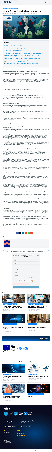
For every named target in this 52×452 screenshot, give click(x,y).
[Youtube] (23, 433)
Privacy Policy (31, 277)
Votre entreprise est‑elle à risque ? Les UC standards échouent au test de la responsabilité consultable (13, 327)
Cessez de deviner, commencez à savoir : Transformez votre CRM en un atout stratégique (13, 307)
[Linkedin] (19, 433)
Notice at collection (19, 450)
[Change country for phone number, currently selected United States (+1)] (14, 269)
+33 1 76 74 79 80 (9, 443)
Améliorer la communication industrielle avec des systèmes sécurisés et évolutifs (11, 397)
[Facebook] (17, 433)
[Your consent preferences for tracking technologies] (2, 450)
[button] (17, 233)
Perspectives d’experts (32, 324)
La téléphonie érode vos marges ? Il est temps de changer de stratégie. (12, 377)
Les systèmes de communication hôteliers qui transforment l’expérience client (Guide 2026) (38, 327)
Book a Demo (26, 286)
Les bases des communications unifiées (10, 8)
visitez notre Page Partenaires (33, 220)
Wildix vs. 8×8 (30, 396)
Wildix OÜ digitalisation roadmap (9, 354)
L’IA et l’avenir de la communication (10, 304)
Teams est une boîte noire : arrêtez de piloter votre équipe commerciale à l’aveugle (37, 307)
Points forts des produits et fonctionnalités (35, 394)
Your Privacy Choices (29, 450)
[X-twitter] (21, 433)
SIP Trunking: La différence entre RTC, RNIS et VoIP (38, 376)
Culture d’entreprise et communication (35, 304)
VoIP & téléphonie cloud (32, 374)
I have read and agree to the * (26, 277)
